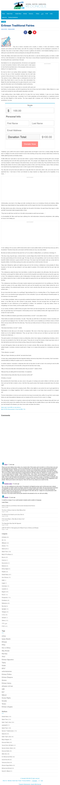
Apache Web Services (36, 784)
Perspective (5, 597)
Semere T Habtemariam (8, 731)
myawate (4, 589)
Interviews (4, 586)
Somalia (4, 701)
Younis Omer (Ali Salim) (8, 745)
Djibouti (4, 695)
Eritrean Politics (7, 674)
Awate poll (4, 548)
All (2, 540)
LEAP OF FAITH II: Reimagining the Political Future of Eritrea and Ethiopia (20, 528)
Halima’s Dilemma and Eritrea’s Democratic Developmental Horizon (18, 505)
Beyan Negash (5, 739)
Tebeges (4, 612)
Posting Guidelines (26, 780)
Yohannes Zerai (6, 762)
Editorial (4, 566)
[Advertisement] (47, 74)
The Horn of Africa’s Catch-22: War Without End (13, 510)
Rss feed (4, 606)
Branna (3, 557)
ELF (3, 692)
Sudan (4, 665)
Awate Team (5, 551)
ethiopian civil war (7, 686)
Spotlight (4, 609)
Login (42, 780)
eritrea (4, 636)
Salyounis (4, 733)
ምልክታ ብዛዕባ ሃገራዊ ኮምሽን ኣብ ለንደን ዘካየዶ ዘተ (11, 407)
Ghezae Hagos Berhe (7, 765)
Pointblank (4, 600)
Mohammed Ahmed (7, 768)
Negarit (3, 591)
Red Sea (4, 654)
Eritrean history (6, 683)
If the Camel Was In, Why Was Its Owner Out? (13, 519)
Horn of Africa (6, 648)
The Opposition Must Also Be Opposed (11, 523)
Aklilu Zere (4, 754)
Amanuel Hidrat (5, 742)
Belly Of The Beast (6, 554)
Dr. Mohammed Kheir (7, 756)
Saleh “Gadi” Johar (6, 722)
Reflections (4, 603)
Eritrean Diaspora (7, 677)
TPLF (3, 657)
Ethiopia (4, 642)
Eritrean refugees (7, 707)
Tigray (4, 662)
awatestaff (4, 725)
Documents (4, 563)
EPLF (3, 668)
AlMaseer (4, 543)
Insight (3, 583)
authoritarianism (7, 671)
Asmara (4, 680)
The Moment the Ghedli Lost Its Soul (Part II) (13, 514)
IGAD (3, 580)
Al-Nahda (4, 537)
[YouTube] (34, 32)
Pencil (3, 594)
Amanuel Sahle (11, 29)
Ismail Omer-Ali (5, 759)
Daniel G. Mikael (6, 771)
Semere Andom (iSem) (7, 748)
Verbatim (4, 617)
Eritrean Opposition (8, 659)
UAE (3, 689)
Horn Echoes (5, 577)
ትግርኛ (3, 626)
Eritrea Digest (5, 569)
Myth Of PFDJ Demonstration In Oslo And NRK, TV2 (13, 409)
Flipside (4, 571)
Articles (3, 546)
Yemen (4, 704)
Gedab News (5, 574)
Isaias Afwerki (6, 639)
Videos (3, 620)
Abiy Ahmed (5, 651)
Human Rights (6, 698)
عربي (6, 623)
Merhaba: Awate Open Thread (14, 780)
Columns (4, 560)
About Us (5, 780)
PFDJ (3, 645)
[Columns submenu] (34, 13)
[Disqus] (30, 439)
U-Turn (3, 21)
